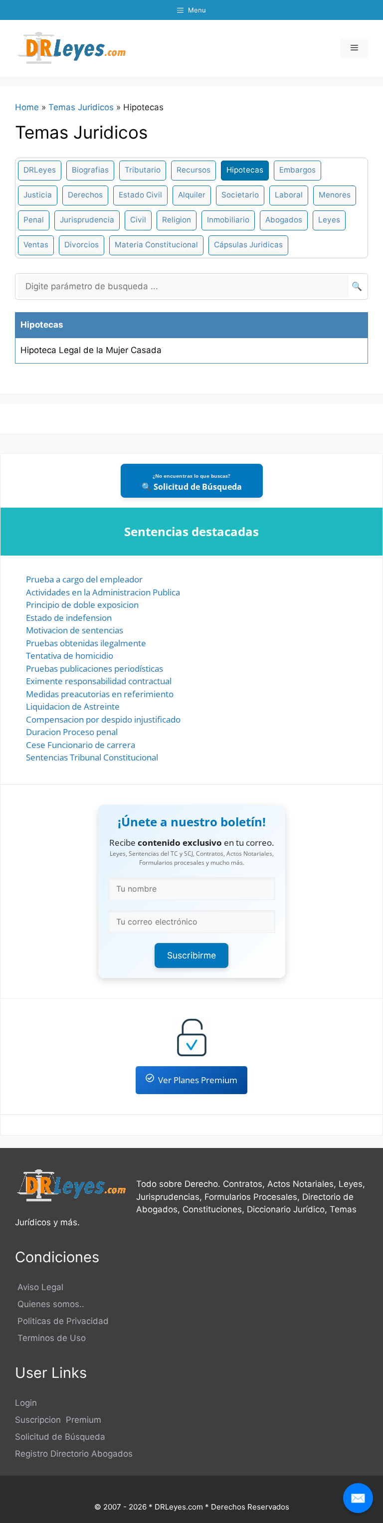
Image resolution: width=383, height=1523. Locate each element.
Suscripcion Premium (58, 1420)
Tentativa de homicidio (69, 655)
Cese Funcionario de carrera (80, 745)
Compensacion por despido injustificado (103, 719)
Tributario (143, 170)
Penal (33, 219)
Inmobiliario (228, 219)
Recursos (193, 170)
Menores (335, 194)
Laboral (289, 194)
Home (27, 107)
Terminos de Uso (50, 1338)
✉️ (358, 1498)
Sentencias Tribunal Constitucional (92, 757)
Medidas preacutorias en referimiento (100, 694)
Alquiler (191, 194)
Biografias (90, 170)
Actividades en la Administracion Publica (103, 592)
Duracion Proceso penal (72, 732)
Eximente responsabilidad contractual (99, 681)
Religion (176, 219)
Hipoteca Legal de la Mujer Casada (91, 350)
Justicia (37, 194)
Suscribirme (191, 955)
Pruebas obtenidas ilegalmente (86, 643)
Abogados (283, 219)
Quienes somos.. (49, 1304)
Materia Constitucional (156, 244)
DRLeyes (39, 170)
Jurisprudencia (87, 219)
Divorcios (81, 244)
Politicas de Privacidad (62, 1321)
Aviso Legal (39, 1287)
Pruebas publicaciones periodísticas (94, 668)
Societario (240, 194)
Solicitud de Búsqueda (60, 1437)
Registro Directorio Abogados (74, 1454)
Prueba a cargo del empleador (84, 579)
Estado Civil (140, 194)
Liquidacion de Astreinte (73, 706)
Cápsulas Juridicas (248, 244)
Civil (138, 219)
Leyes (329, 219)
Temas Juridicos (81, 107)
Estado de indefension (69, 617)
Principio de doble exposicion (82, 604)
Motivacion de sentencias (74, 630)
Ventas (35, 244)
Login (26, 1403)
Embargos (297, 170)
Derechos (85, 194)
